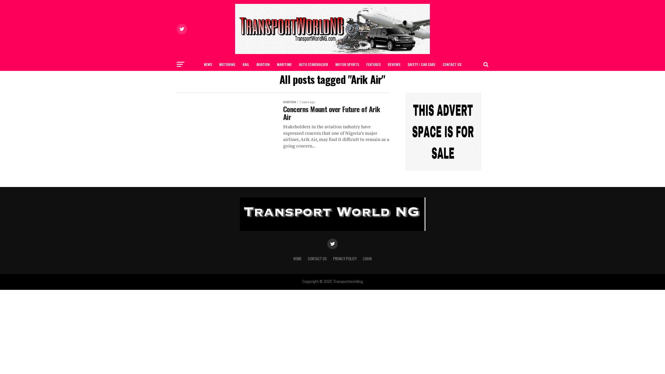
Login (367, 258)
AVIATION (263, 64)
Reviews (394, 64)
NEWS (208, 64)
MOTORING (227, 64)
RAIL (246, 64)
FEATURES (373, 64)
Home (297, 258)
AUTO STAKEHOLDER (313, 64)
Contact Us (452, 64)
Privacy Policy (345, 258)
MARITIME (284, 64)
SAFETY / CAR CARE (421, 64)
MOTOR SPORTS (347, 64)
